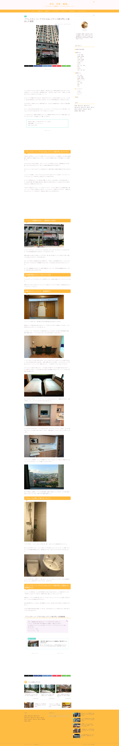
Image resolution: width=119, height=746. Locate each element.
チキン (89, 107)
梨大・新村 (80, 57)
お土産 (79, 91)
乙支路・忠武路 (81, 59)
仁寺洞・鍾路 (80, 54)
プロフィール (64, 11)
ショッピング (55, 11)
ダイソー (79, 94)
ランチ (90, 109)
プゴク (77, 109)
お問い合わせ (72, 11)
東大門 (79, 64)
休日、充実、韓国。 (59, 5)
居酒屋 (77, 110)
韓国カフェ (48, 11)
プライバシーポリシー (82, 11)
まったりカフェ (87, 105)
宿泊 (25, 16)
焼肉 (80, 110)
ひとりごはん (81, 105)
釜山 (78, 85)
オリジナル (80, 92)
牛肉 (83, 110)
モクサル (85, 109)
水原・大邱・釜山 (81, 70)
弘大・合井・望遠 (81, 65)
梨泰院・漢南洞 (81, 56)
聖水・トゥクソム (81, 79)
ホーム (33, 11)
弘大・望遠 (80, 82)
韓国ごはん (40, 11)
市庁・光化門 (80, 60)
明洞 (78, 67)
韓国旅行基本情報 (80, 49)
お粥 (76, 105)
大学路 (79, 62)
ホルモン (81, 109)
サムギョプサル (78, 107)
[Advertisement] (47, 79)
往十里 (79, 68)
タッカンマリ (84, 107)
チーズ (93, 107)
